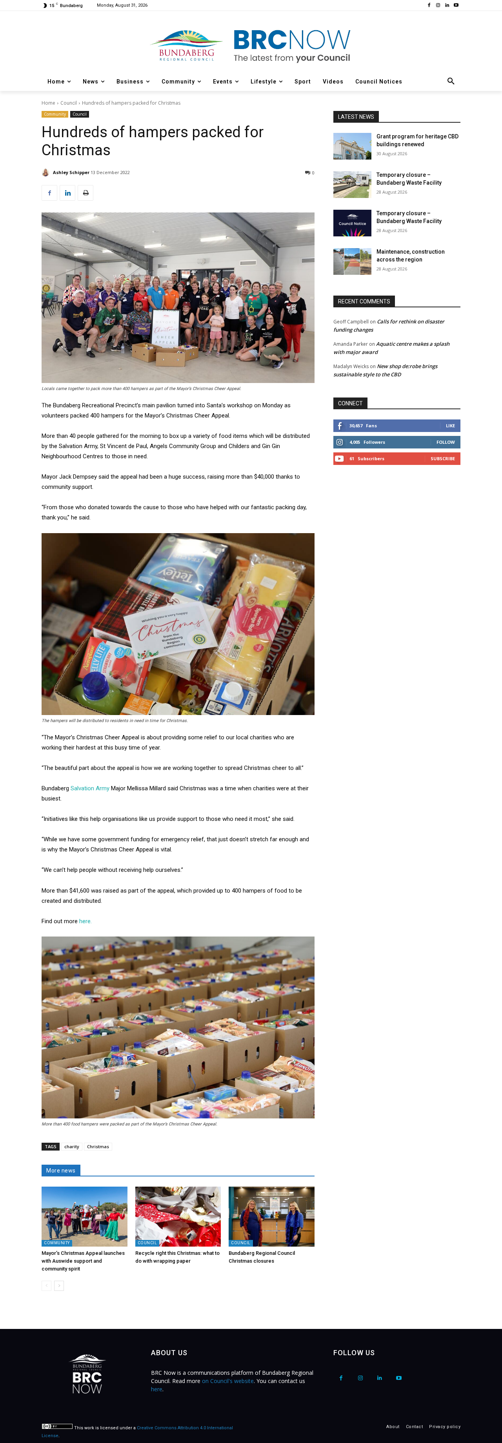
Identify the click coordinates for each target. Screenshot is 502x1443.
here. (85, 921)
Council (68, 103)
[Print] (85, 193)
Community (55, 114)
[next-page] (59, 1286)
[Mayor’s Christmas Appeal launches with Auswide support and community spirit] (84, 1217)
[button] (451, 81)
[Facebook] (429, 5)
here (156, 1389)
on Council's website (228, 1381)
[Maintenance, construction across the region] (352, 261)
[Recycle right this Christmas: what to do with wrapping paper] (178, 1217)
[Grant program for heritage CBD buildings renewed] (352, 146)
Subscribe (443, 458)
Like (450, 425)
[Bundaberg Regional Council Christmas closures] (272, 1217)
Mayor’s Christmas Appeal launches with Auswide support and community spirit (83, 1261)
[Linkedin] (446, 5)
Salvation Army (90, 788)
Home (48, 103)
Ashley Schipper (71, 172)
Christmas (98, 1146)
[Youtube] (455, 5)
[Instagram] (438, 5)
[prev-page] (46, 1286)
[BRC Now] (251, 45)
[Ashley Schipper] (47, 172)
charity (71, 1146)
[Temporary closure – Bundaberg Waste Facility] (352, 184)
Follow (446, 442)
